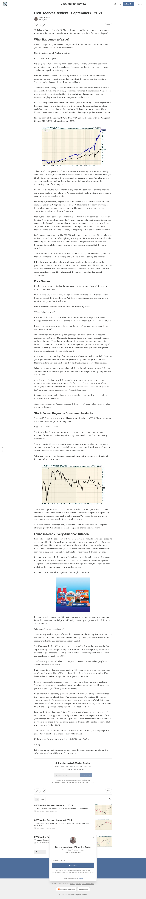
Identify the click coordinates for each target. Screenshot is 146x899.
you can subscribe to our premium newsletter (83, 750)
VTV (75, 117)
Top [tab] (36, 799)
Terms (78, 884)
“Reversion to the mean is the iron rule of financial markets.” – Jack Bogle (61, 808)
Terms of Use (83, 870)
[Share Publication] (120, 4)
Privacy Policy (89, 872)
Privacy (72, 884)
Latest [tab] (42, 799)
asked (80, 44)
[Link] (31, 39)
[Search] (115, 4)
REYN (91, 418)
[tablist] (40, 799)
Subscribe (128, 4)
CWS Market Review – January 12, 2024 (53, 805)
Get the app (83, 889)
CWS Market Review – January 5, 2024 (53, 820)
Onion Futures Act (61, 298)
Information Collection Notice (72, 872)
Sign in (139, 4)
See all (38, 852)
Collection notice (88, 884)
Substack (62, 894)
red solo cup (57, 629)
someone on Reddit (53, 403)
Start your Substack (67, 889)
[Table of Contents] (2, 449)
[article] (73, 809)
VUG (49, 121)
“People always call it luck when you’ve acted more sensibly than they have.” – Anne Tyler (62, 824)
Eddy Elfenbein (44, 17)
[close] (93, 837)
